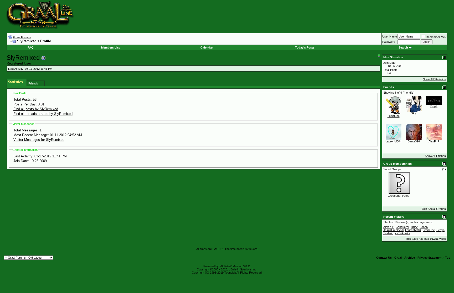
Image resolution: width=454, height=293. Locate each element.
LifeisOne (394, 116)
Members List (110, 47)
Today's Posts (304, 47)
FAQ (31, 47)
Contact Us (384, 257)
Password (388, 41)
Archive (409, 257)
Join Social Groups (434, 208)
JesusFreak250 (393, 230)
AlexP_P (434, 141)
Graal (398, 257)
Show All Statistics (434, 79)
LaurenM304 (393, 141)
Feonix (424, 226)
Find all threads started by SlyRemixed (43, 114)
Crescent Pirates (398, 195)
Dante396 (413, 141)
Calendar (206, 47)
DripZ (433, 106)
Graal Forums (22, 37)
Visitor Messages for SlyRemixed (38, 140)
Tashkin (388, 233)
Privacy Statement (429, 257)
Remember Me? (436, 37)
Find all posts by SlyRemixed (35, 109)
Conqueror (402, 226)
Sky (413, 113)
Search (403, 47)
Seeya (440, 230)
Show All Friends (435, 155)
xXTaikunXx (402, 233)
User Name (389, 36)
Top (447, 257)
